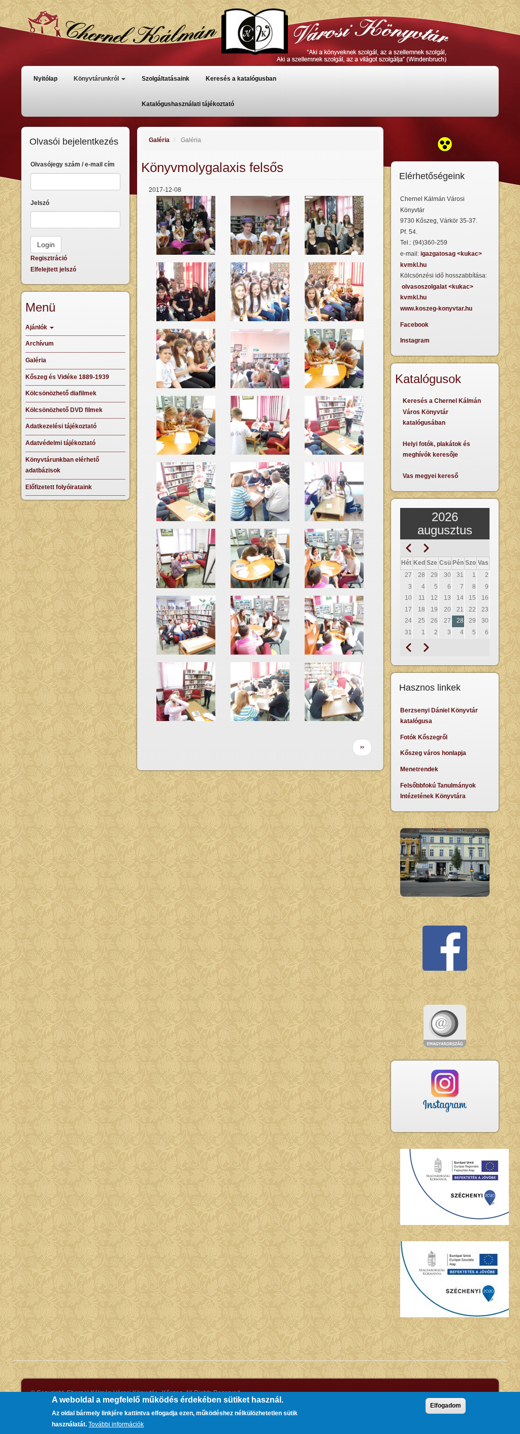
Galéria (159, 140)
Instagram (415, 340)
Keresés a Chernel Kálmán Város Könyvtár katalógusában (442, 411)
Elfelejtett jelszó (53, 269)
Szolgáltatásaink (165, 78)
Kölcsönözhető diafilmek (60, 393)
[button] (185, 225)
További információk (116, 1424)
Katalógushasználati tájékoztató (188, 104)
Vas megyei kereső (430, 476)
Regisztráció (48, 258)
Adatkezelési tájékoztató (60, 426)
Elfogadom (445, 1405)
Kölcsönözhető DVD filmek (64, 410)
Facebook (414, 324)
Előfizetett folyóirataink (58, 487)
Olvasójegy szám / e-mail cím (72, 164)
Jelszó (39, 203)
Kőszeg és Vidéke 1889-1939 (67, 377)
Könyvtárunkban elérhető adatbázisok (62, 465)
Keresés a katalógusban (241, 78)
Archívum (39, 343)
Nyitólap (45, 78)
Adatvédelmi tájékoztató (60, 443)
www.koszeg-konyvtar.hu (436, 308)
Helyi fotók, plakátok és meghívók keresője (436, 449)
